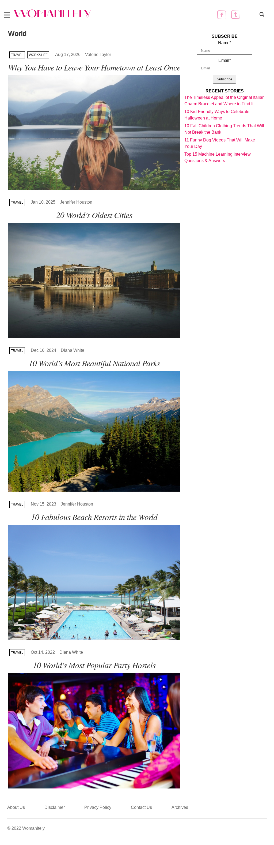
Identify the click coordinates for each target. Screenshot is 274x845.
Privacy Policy (97, 807)
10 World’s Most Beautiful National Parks (94, 362)
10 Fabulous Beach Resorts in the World (94, 516)
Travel (17, 55)
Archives (180, 807)
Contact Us (141, 807)
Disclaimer (54, 807)
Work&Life (38, 55)
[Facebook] (221, 14)
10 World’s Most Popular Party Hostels (94, 664)
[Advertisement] (224, 198)
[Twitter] (235, 14)
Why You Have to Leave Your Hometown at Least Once (94, 67)
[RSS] (249, 14)
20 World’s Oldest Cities (94, 214)
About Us (16, 807)
